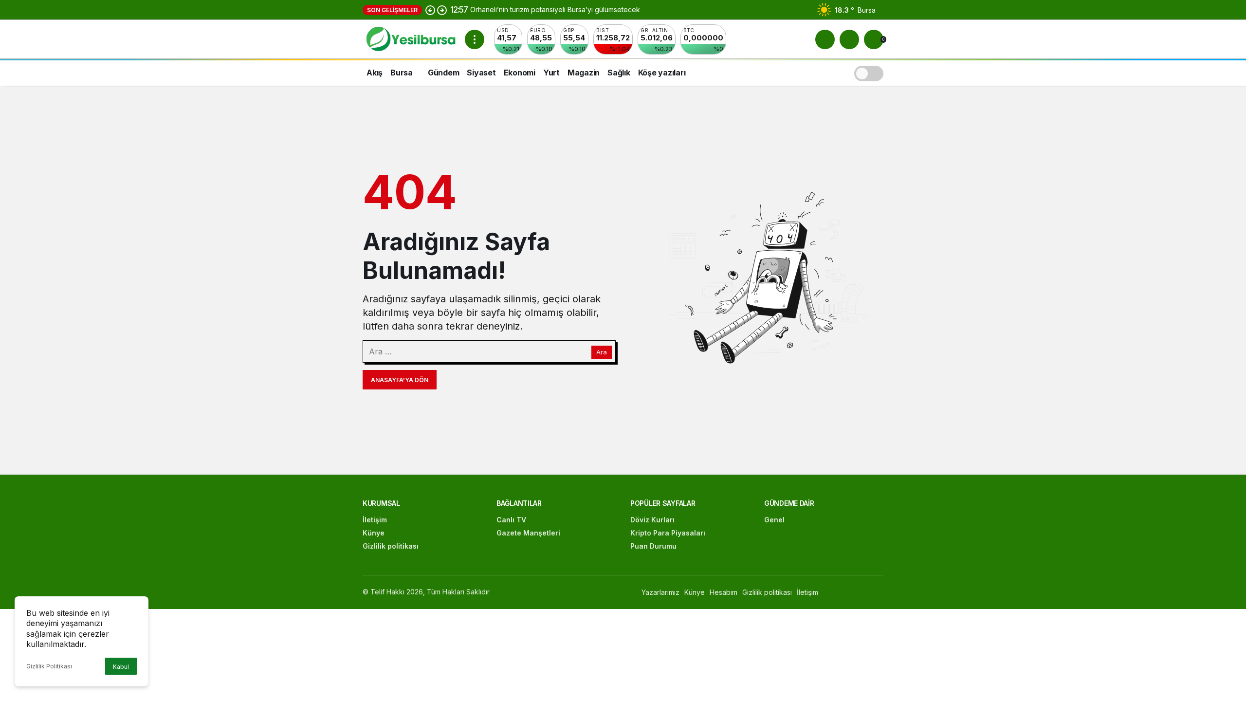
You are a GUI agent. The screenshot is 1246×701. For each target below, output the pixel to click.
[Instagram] (878, 592)
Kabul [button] (121, 666)
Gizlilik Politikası (49, 666)
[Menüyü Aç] (474, 39)
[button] (849, 39)
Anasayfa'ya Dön (399, 380)
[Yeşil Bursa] (410, 38)
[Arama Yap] (825, 39)
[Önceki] (430, 9)
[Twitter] (857, 592)
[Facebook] (837, 592)
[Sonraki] (442, 9)
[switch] (868, 72)
